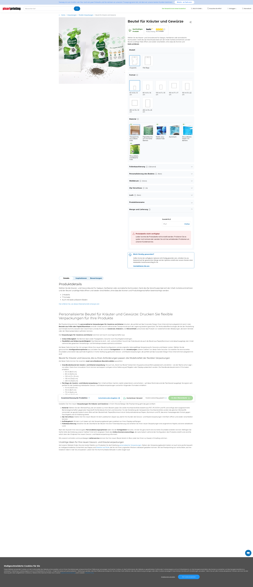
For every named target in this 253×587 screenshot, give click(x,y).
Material (132, 119)
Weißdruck (134, 181)
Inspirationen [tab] (81, 278)
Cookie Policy (89, 573)
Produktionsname (136, 202)
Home (63, 15)
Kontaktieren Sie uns (141, 266)
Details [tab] (66, 278)
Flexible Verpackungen (86, 15)
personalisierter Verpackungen (130, 445)
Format (132, 75)
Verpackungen (72, 15)
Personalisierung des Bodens (141, 174)
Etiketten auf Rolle (102, 447)
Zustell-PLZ (166, 219)
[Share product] (190, 22)
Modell (132, 50)
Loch (131, 195)
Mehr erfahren (184, 2)
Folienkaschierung (137, 167)
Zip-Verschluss (135, 188)
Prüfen (187, 224)
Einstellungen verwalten (168, 577)
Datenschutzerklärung (68, 573)
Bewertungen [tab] (96, 278)
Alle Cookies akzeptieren (189, 577)
